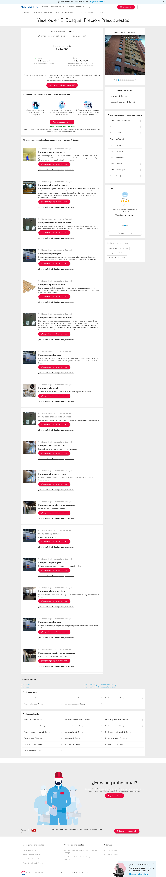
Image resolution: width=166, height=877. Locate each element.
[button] (115, 80)
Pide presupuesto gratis (62, 122)
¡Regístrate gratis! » (97, 2)
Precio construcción (40, 12)
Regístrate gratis (114, 796)
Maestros (91, 12)
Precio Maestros (26, 687)
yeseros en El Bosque (118, 249)
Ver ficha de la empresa (124, 216)
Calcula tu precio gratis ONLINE (62, 85)
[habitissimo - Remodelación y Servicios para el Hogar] (29, 6)
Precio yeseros (26, 685)
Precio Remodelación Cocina (33, 863)
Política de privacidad (67, 873)
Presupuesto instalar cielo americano (55, 223)
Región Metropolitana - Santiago (61, 12)
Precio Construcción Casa (32, 854)
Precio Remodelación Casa (32, 859)
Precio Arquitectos (29, 850)
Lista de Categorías (111, 854)
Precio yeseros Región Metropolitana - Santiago (100, 685)
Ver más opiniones (125, 234)
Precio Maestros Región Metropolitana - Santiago (101, 687)
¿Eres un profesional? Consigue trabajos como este (56, 170)
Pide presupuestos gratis (127, 831)
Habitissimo (25, 12)
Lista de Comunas (110, 850)
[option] (125, 55)
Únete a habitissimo (138, 874)
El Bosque (80, 12)
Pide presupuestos (126, 7)
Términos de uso (52, 873)
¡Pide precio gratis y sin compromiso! (54, 164)
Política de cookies (82, 873)
